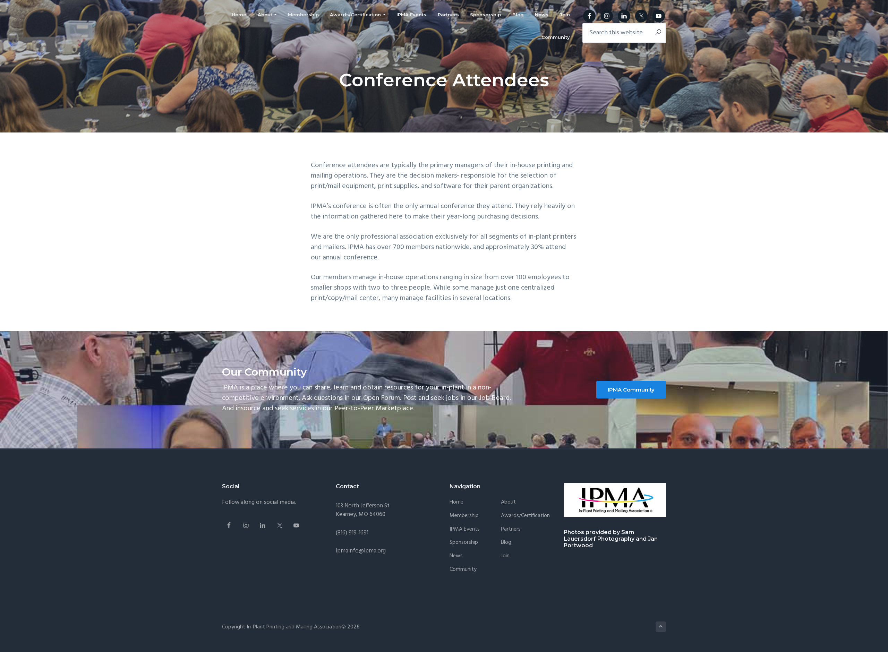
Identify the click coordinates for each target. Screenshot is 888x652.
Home (456, 502)
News (456, 556)
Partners (511, 529)
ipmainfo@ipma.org (361, 551)
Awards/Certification (525, 516)
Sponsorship (464, 542)
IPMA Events (465, 529)
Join (505, 556)
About (508, 502)
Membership (464, 516)
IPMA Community (631, 389)
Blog (506, 542)
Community (463, 569)
